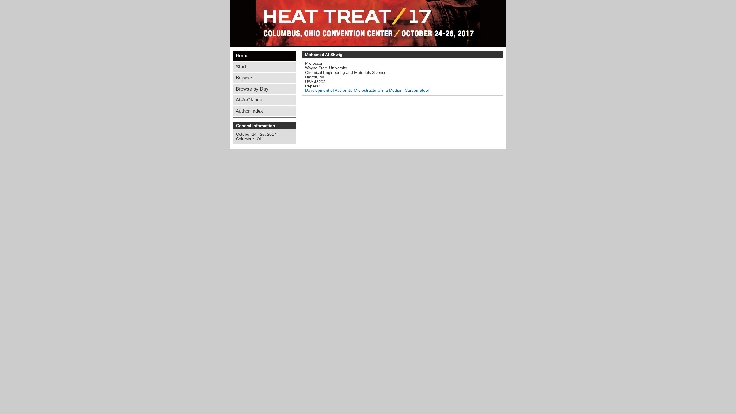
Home (242, 55)
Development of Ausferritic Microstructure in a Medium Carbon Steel (367, 90)
